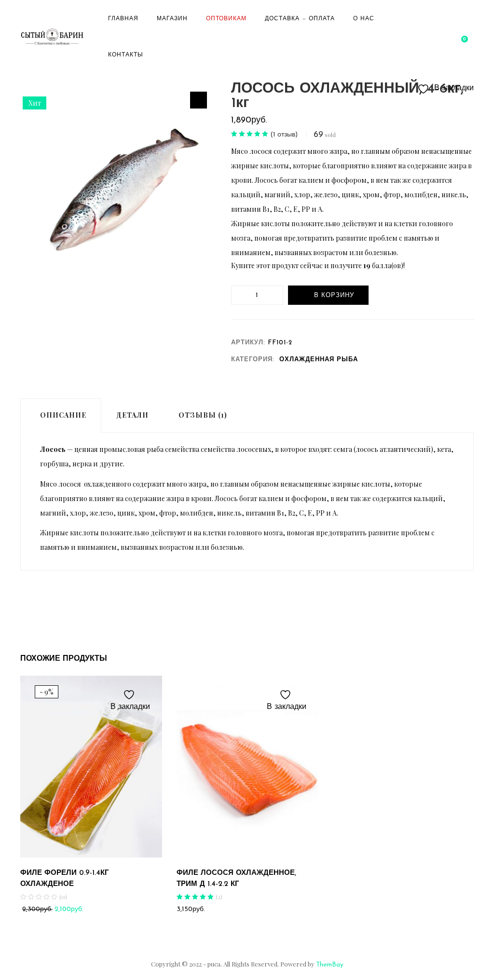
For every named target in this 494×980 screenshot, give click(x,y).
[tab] (60, 415)
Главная (123, 19)
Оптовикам (226, 19)
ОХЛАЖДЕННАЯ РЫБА (318, 359)
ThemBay (329, 965)
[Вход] (449, 36)
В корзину (334, 295)
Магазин (172, 19)
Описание (63, 415)
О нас (363, 19)
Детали (132, 415)
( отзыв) (284, 134)
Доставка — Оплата (300, 19)
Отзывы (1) (202, 415)
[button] (463, 36)
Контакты (125, 55)
